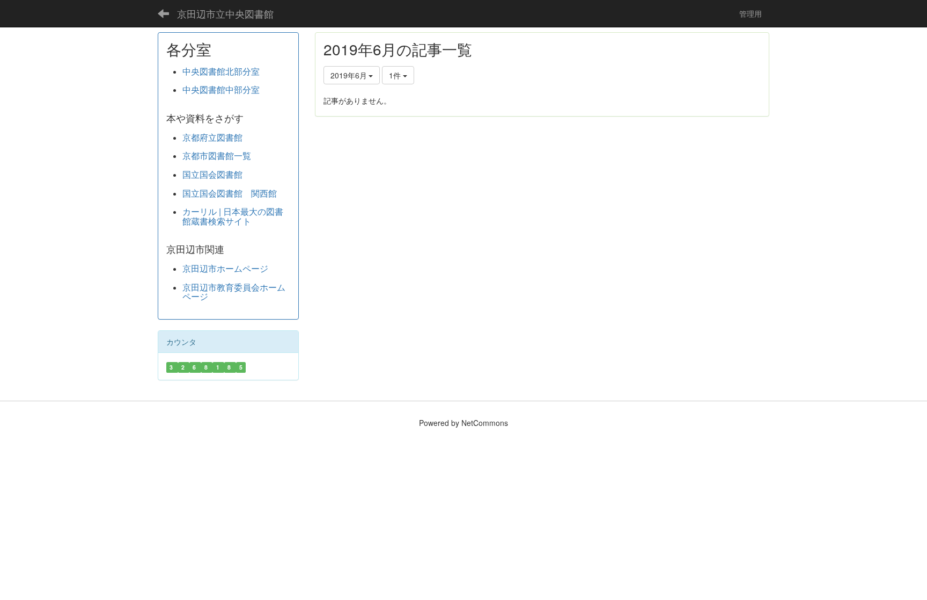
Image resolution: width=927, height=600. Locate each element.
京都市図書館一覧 (216, 155)
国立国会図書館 (212, 174)
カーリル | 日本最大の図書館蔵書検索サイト (232, 216)
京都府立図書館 (212, 137)
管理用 (754, 13)
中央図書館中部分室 (221, 89)
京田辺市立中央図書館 (225, 13)
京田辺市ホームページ (225, 268)
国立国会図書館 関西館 (229, 193)
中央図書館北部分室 (221, 71)
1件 (396, 75)
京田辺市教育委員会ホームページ (233, 292)
